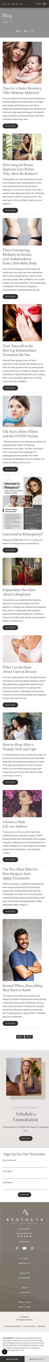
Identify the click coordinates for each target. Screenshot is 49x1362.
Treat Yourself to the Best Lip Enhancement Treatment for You (19, 350)
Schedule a (25, 1115)
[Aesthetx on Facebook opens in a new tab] (17, 1248)
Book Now (25, 1138)
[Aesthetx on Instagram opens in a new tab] (32, 1248)
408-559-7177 (18, 1350)
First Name (8, 1171)
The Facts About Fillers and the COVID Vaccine (20, 433)
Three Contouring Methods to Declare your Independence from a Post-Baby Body (20, 256)
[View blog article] (22, 63)
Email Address (10, 1160)
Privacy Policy (29, 1326)
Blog (26, 31)
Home (18, 31)
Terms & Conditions (12, 1326)
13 (32, 31)
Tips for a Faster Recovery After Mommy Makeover (22, 90)
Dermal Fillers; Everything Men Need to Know (22, 988)
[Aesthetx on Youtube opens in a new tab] (24, 1248)
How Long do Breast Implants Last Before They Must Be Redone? (20, 169)
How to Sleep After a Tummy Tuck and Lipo (19, 746)
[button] (4, 1351)
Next (28, 1037)
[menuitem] (17, 1248)
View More (10, 126)
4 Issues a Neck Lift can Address (15, 824)
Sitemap (41, 1326)
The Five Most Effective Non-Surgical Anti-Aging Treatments (20, 873)
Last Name (8, 1182)
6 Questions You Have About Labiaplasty (19, 592)
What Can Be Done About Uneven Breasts (20, 669)
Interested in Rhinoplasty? (23, 534)
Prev (20, 1037)
